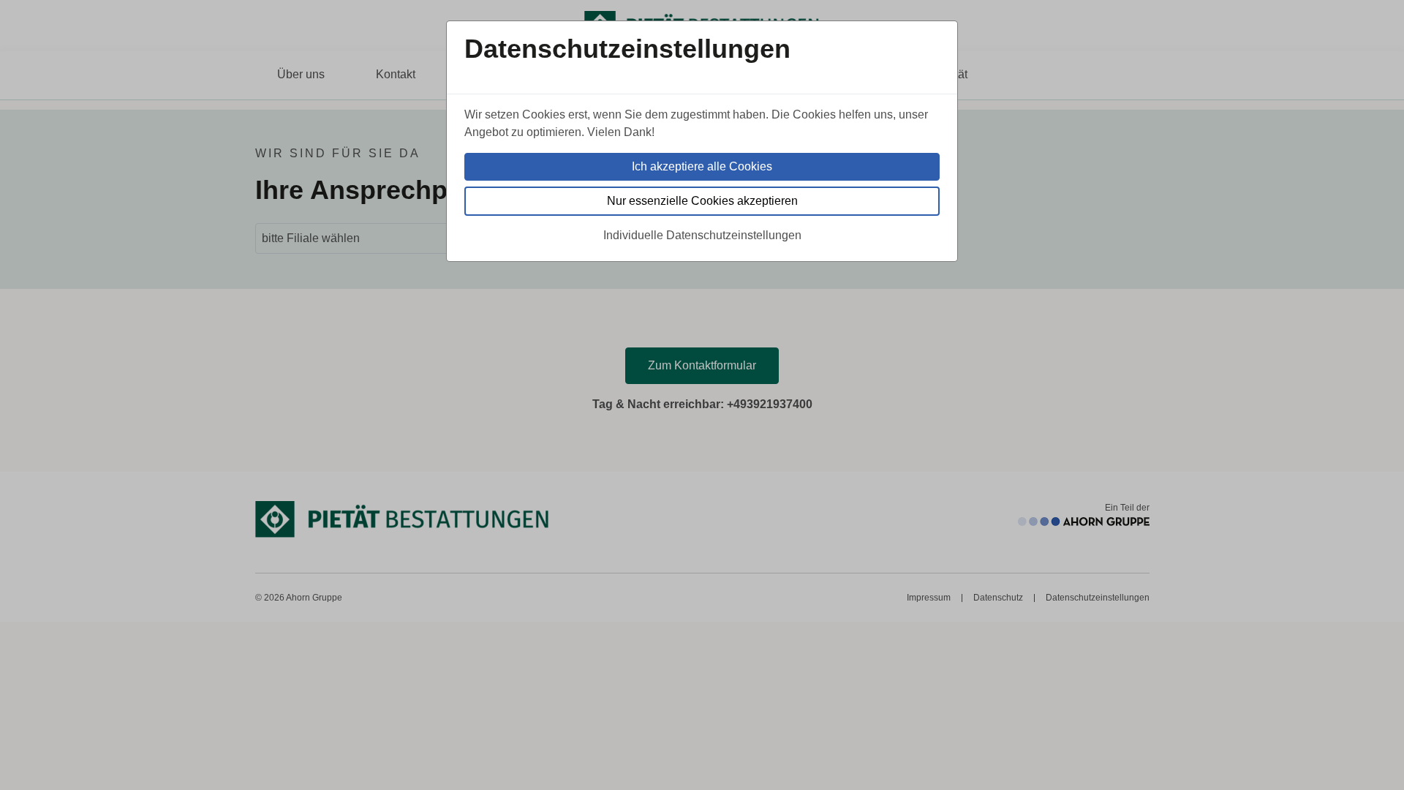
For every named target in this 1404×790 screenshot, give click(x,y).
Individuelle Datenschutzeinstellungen (702, 235)
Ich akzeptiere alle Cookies (702, 166)
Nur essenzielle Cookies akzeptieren (702, 201)
